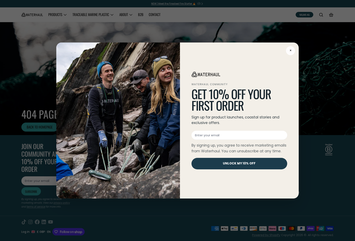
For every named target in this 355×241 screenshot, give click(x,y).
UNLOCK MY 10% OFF (239, 163)
